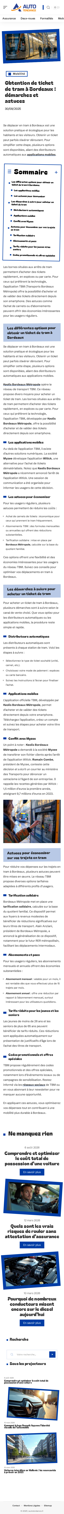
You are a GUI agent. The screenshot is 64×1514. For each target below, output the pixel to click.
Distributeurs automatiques (29, 210)
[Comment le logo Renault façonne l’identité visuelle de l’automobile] (33, 1403)
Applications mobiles (24, 215)
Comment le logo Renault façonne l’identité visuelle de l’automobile (27, 1426)
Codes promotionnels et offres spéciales (34, 255)
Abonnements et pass (24, 241)
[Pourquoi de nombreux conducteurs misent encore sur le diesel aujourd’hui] (31, 1270)
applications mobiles (41, 154)
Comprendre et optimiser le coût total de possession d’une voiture (32, 1158)
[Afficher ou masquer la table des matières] (53, 172)
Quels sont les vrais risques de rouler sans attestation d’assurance (32, 1230)
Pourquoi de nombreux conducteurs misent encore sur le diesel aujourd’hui (32, 1306)
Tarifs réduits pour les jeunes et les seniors (32, 247)
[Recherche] (48, 7)
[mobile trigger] (6, 7)
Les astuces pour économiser (29, 196)
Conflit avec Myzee (23, 221)
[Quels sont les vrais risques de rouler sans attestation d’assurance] (33, 1198)
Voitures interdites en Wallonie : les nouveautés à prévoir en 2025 (30, 1471)
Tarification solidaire (24, 235)
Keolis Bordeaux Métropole (21, 384)
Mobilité (19, 73)
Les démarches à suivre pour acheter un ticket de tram (32, 203)
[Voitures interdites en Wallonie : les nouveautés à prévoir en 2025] (31, 1448)
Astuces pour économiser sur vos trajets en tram (33, 228)
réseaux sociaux (34, 1084)
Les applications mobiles (27, 190)
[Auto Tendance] (23, 7)
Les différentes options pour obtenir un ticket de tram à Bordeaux (33, 183)
